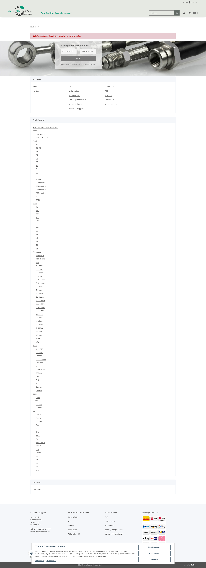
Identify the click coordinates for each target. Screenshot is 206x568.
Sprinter (39, 331)
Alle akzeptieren (154, 547)
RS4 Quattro (41, 186)
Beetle (38, 414)
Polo (37, 449)
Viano (38, 338)
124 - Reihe (40, 259)
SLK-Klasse (40, 328)
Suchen (78, 58)
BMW (35, 203)
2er (37, 210)
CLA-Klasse (40, 279)
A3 (37, 158)
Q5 (37, 172)
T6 (37, 466)
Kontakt (194, 2)
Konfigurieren (154, 553)
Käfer (38, 439)
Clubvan (39, 352)
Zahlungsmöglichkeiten (78, 100)
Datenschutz (51, 561)
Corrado (39, 421)
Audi (35, 141)
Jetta (37, 435)
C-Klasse (39, 273)
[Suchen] (177, 13)
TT (37, 196)
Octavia (39, 404)
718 (37, 380)
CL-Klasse (40, 276)
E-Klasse (39, 290)
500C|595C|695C (43, 137)
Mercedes (37, 252)
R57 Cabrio (40, 369)
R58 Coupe (40, 373)
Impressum (39, 561)
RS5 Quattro (41, 189)
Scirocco (39, 453)
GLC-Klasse (40, 300)
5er (37, 221)
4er (37, 217)
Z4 (37, 248)
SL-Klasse (39, 321)
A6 (37, 169)
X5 (37, 238)
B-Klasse (39, 269)
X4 (37, 234)
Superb (39, 408)
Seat (34, 394)
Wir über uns (74, 95)
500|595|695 (41, 134)
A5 (37, 165)
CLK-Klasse (40, 283)
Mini (35, 345)
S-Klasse (39, 318)
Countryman (41, 359)
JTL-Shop (193, 565)
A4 (37, 162)
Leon (38, 397)
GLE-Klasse (40, 304)
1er (37, 207)
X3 (37, 231)
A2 (37, 155)
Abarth (36, 131)
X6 (37, 241)
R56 (37, 366)
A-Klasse (39, 266)
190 (37, 262)
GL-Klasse (40, 297)
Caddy (38, 418)
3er (37, 214)
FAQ (70, 86)
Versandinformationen (78, 104)
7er (37, 228)
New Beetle (40, 442)
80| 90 (38, 148)
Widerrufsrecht (111, 104)
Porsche (36, 376)
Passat (38, 446)
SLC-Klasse (40, 324)
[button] (184, 13)
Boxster (39, 387)
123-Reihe (40, 255)
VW (34, 411)
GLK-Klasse (40, 307)
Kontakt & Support (76, 108)
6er (37, 224)
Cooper (39, 356)
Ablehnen (154, 560)
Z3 (37, 245)
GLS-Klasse (40, 311)
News (185, 2)
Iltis (37, 432)
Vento (38, 470)
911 (37, 383)
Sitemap (108, 95)
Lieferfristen (74, 91)
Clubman (39, 349)
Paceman (39, 363)
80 (37, 144)
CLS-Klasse (40, 286)
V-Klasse (39, 335)
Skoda (35, 401)
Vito (37, 342)
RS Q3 (38, 179)
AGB (106, 91)
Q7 (37, 176)
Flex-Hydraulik (38, 489)
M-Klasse (39, 314)
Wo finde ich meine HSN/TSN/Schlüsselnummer (79, 64)
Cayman (39, 390)
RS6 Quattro (41, 193)
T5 (37, 463)
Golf (37, 428)
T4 (37, 460)
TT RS (38, 200)
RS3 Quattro (41, 182)
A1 (37, 151)
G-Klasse (39, 293)
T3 (37, 456)
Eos (37, 425)
